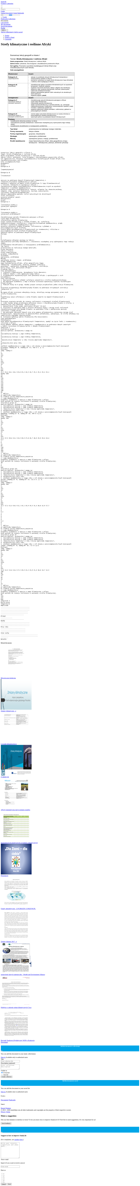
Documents (4, 1100)
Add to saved (18, 32)
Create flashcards (18, 13)
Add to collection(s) (7, 32)
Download (4, 1042)
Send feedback (6, 1123)
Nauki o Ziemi (9, 37)
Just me (5, 1075)
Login (3, 11)
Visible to (4, 1071)
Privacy (3, 1112)
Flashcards (4, 19)
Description (8, 1063)
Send (9, 1184)
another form (18, 1139)
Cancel (4, 1184)
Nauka (7, 35)
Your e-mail (4, 1159)
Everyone (6, 1073)
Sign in (3, 1057)
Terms (8, 1112)
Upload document (7, 13)
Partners (8, 1108)
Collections (11, 19)
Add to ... (4, 30)
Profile (3, 28)
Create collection (7, 1077)
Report (3, 1108)
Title (2, 1059)
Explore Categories (7, 3)
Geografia (8, 39)
